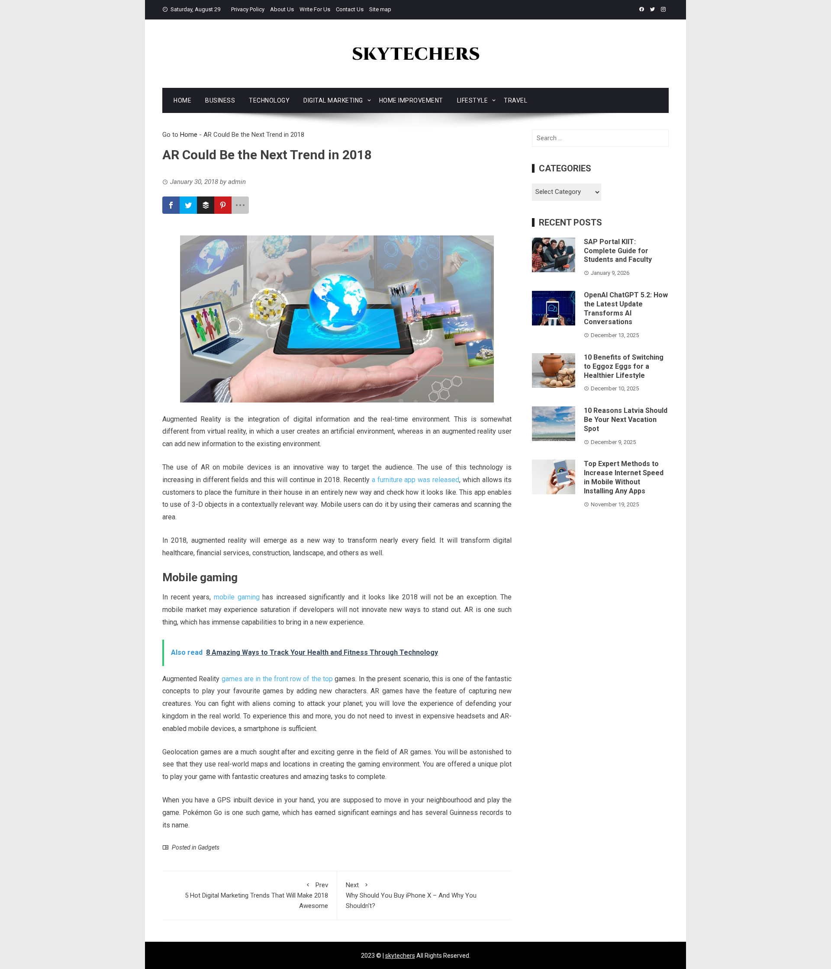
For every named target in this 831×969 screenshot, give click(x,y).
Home (182, 100)
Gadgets (208, 847)
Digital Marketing (333, 100)
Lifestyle (472, 100)
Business (220, 100)
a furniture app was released (415, 480)
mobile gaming (237, 597)
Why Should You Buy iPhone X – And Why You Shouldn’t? (411, 895)
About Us (282, 9)
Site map (380, 9)
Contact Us (350, 9)
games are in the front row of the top (277, 679)
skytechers (400, 955)
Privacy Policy (247, 9)
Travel (515, 100)
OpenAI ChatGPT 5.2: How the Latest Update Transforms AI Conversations (626, 308)
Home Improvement (411, 100)
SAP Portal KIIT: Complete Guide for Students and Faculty (618, 251)
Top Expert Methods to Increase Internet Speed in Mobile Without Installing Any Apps (624, 477)
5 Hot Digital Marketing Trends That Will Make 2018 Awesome (256, 895)
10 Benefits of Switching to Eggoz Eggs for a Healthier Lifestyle (624, 366)
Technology (269, 100)
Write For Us (315, 9)
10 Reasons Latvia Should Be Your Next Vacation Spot (625, 419)
